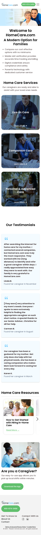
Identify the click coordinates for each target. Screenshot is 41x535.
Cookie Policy (31, 527)
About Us (5, 519)
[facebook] (23, 518)
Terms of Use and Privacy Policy (15, 527)
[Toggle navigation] (38, 4)
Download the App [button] (12, 486)
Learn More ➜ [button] (20, 125)
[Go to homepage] (9, 4)
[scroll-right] (37, 419)
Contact (5, 521)
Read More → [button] (12, 430)
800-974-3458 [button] (28, 4)
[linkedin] (27, 519)
